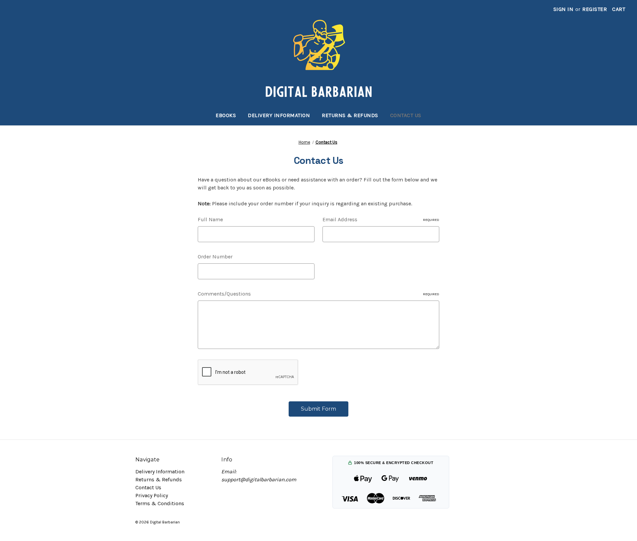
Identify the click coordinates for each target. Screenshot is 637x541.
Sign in (563, 9)
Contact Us (405, 115)
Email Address (380, 219)
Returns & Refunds (350, 115)
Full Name (210, 219)
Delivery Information (279, 115)
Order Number (215, 256)
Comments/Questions (318, 294)
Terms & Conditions (159, 503)
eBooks (226, 115)
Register (594, 9)
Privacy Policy (151, 495)
